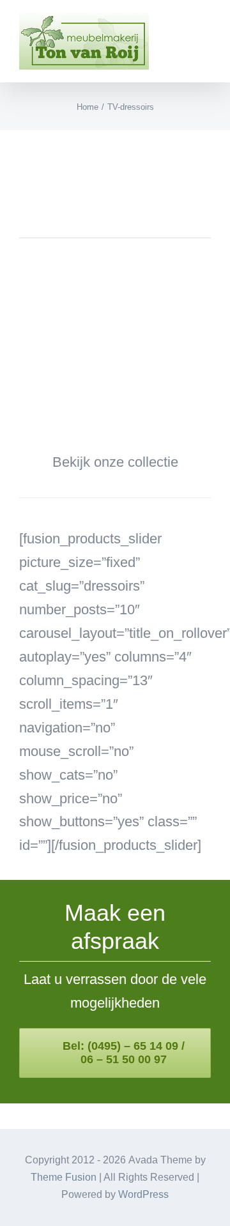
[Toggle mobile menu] (206, 29)
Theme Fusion (63, 1177)
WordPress (143, 1194)
